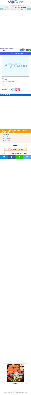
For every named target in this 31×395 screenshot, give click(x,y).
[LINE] (29, 50)
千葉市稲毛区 (11, 48)
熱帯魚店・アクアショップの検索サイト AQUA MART (15, 7)
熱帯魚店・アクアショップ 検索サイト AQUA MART (15, 392)
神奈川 (8, 9)
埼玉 (15, 9)
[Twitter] (24, 50)
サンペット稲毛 (6, 140)
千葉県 (5, 48)
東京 (5, 9)
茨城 (19, 9)
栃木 (22, 9)
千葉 (12, 9)
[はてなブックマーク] (21, 50)
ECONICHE (5, 136)
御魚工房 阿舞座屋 (7, 138)
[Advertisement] (15, 26)
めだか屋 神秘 (6, 134)
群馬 (25, 9)
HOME (1, 48)
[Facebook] (27, 50)
